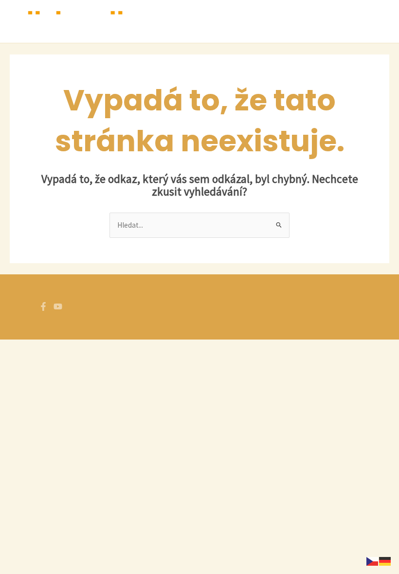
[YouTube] (58, 306)
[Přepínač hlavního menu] (378, 21)
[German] (385, 560)
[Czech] (372, 560)
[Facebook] (43, 306)
